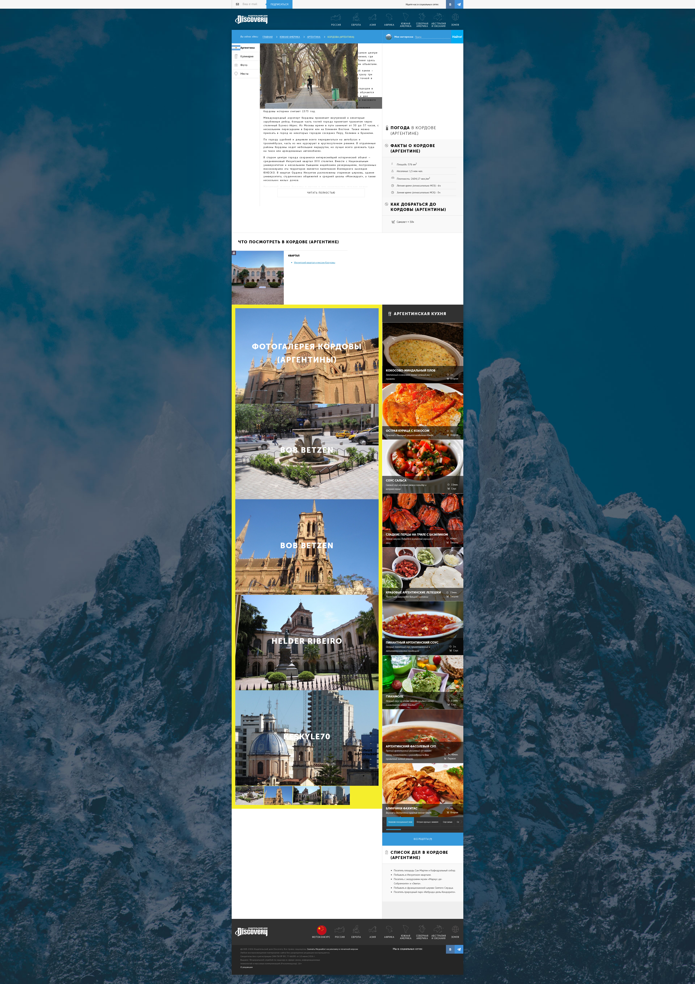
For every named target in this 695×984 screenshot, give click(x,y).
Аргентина (313, 37)
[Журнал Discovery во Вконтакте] (450, 949)
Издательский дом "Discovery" (251, 19)
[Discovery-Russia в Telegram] (459, 4)
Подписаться (279, 4)
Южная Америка (290, 37)
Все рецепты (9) (423, 839)
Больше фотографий (365, 752)
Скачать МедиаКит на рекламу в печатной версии (332, 949)
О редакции (246, 967)
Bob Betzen (307, 450)
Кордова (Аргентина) (341, 37)
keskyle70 (307, 736)
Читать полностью (321, 192)
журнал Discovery (251, 932)
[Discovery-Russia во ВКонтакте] (450, 4)
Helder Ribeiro (306, 641)
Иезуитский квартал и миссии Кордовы (314, 262)
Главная (268, 37)
